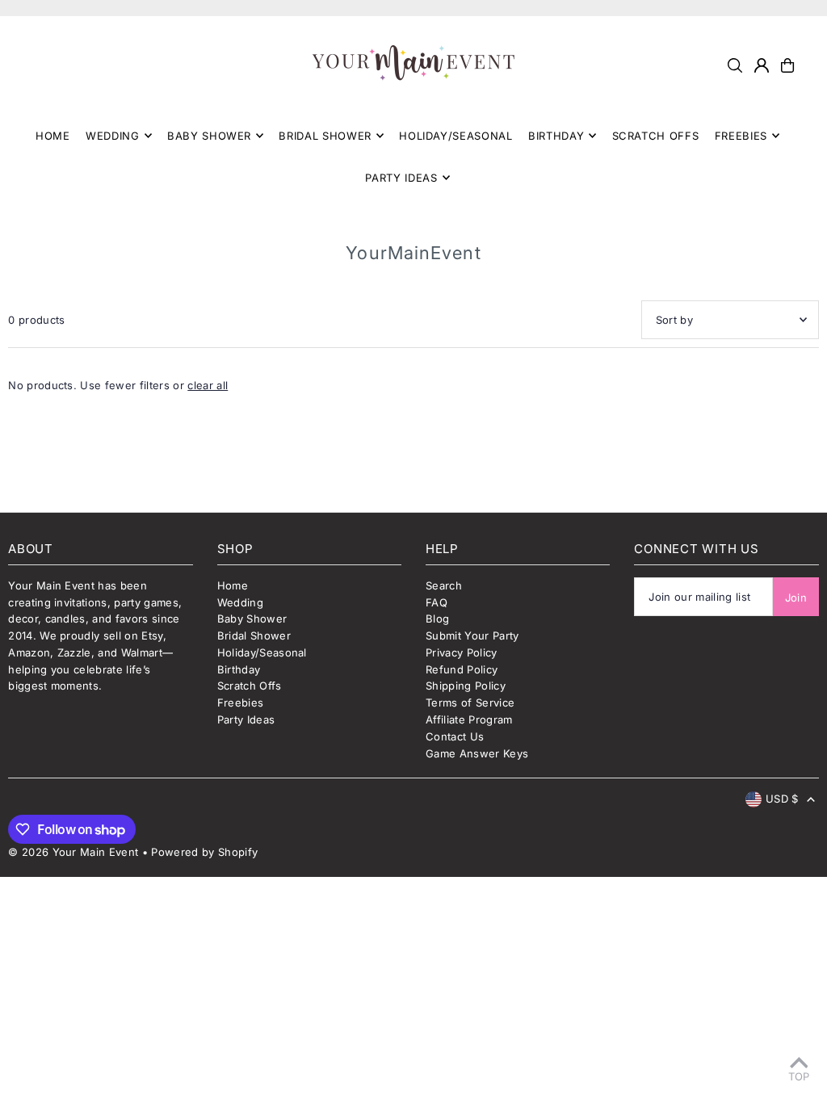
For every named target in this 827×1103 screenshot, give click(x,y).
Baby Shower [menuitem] (209, 135)
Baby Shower (252, 618)
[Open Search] (735, 65)
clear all (207, 385)
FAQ (436, 602)
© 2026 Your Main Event (73, 851)
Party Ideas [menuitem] (401, 177)
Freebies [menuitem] (741, 135)
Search (444, 585)
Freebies (240, 702)
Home (232, 585)
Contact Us (455, 736)
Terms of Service (470, 702)
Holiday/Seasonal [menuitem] (455, 135)
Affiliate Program (469, 719)
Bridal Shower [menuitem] (325, 135)
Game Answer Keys (477, 753)
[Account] (761, 65)
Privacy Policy (461, 652)
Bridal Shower (254, 635)
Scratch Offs (249, 685)
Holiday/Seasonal (262, 652)
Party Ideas (246, 719)
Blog (437, 618)
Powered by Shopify (204, 851)
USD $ (782, 798)
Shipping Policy (466, 685)
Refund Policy (461, 669)
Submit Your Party (472, 635)
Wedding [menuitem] (113, 135)
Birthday (239, 669)
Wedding (240, 602)
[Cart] (787, 65)
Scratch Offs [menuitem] (655, 135)
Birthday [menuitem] (556, 135)
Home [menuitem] (53, 135)
